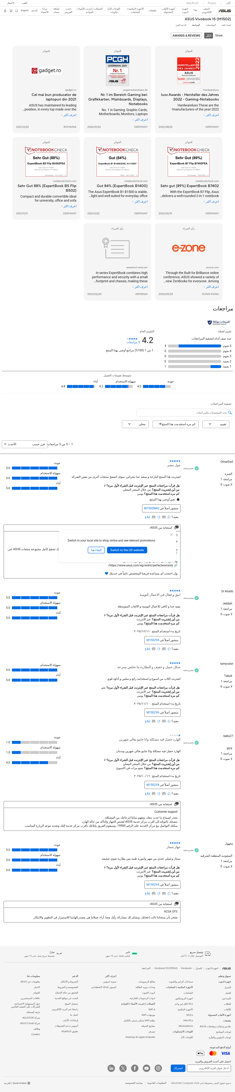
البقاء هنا (96, 550)
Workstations (185, 1026)
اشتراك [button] (178, 1068)
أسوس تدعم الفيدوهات (66, 1025)
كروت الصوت (148, 992)
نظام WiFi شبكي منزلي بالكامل (139, 1020)
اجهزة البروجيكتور (184, 998)
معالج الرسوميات (146, 981)
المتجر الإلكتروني (207, 10)
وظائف (36, 1028)
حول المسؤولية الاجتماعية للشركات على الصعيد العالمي (25, 1005)
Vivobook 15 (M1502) (165, 968)
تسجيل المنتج (71, 1003)
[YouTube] (146, 1068)
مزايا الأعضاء (44, 10)
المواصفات (211, 25)
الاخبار (37, 987)
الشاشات (188, 992)
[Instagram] (158, 1068)
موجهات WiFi (148, 1015)
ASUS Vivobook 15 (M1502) (208, 19)
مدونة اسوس (109, 981)
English (25, 10)
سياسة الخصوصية (134, 1083)
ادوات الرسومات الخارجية (142, 998)
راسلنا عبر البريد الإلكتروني (65, 1009)
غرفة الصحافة (33, 1012)
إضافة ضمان (56, 10)
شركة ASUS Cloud (30, 1023)
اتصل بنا (74, 1014)
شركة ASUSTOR (31, 1017)
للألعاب (227, 1009)
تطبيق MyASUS (70, 1031)
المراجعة (196, 25)
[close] (171, 534)
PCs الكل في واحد (184, 1004)
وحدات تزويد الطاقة (145, 987)
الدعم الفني (181, 25)
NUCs (189, 1015)
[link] (224, 11)
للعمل (228, 992)
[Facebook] (134, 1068)
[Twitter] (123, 1068)
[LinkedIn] (111, 1068)
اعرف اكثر (212, 115)
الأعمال (10, 3)
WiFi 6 (151, 1009)
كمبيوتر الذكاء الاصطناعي (103, 987)
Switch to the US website (127, 550)
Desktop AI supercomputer (140, 1037)
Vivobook (186, 968)
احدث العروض (68, 10)
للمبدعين (226, 998)
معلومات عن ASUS (30, 981)
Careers (35, 1034)
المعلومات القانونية (156, 1083)
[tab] (208, 35)
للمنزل (227, 987)
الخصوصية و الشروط (67, 987)
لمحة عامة (226, 25)
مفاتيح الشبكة (148, 1026)
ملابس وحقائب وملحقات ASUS (215, 1026)
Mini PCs (188, 1020)
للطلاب (227, 1004)
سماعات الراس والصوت (181, 981)
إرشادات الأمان (70, 1020)
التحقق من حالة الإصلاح (66, 992)
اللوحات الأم (187, 1037)
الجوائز (36, 992)
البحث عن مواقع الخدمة (66, 998)
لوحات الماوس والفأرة (220, 1037)
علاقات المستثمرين (30, 998)
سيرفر (152, 1031)
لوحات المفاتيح (223, 1032)
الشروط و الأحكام (69, 981)
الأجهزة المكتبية (185, 1009)
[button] (24, 3)
